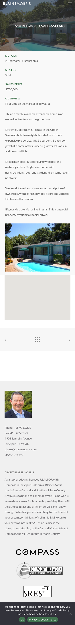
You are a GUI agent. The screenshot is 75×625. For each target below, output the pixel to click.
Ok (22, 619)
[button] (70, 3)
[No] (70, 613)
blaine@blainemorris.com (21, 449)
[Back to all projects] (37, 338)
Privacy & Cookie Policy (42, 619)
